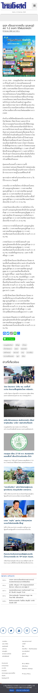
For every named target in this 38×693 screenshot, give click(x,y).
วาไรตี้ (23, 644)
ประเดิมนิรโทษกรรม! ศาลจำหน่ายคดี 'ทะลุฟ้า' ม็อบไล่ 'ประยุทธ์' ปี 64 (21, 591)
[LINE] (35, 630)
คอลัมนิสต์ (5, 646)
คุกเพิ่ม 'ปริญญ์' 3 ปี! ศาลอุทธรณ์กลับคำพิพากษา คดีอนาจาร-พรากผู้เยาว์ (21, 586)
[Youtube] (19, 630)
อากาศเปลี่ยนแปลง (9, 356)
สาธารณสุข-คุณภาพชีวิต (8, 673)
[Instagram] (27, 630)
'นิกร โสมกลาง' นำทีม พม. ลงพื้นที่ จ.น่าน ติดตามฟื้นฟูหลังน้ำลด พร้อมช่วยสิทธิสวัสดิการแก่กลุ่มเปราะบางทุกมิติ (19, 389)
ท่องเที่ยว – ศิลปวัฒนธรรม (29, 649)
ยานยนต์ (4, 671)
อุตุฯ (18, 356)
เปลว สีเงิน (5, 644)
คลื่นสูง (17, 345)
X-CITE (4, 668)
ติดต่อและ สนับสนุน (27, 669)
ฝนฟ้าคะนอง (7, 352)
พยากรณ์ (16, 352)
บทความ (4, 649)
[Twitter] (11, 630)
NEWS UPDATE (8, 576)
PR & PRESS (25, 664)
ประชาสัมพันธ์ (25, 651)
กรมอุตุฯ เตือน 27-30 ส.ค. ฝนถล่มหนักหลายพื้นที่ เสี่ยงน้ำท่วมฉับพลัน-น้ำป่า (19, 455)
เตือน (23, 356)
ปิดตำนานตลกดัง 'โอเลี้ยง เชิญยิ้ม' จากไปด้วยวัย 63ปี (22, 602)
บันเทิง (3, 676)
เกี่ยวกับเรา (25, 666)
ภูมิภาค (24, 654)
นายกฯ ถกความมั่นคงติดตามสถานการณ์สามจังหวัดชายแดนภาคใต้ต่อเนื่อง (21, 581)
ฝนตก (16, 349)
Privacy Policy (26, 674)
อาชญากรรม (5, 666)
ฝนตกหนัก (24, 349)
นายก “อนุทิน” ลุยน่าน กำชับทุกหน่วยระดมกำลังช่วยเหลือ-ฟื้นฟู (18, 522)
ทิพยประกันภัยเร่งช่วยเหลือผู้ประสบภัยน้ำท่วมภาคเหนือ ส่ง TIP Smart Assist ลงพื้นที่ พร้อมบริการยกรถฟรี (18, 557)
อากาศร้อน (29, 352)
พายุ (22, 352)
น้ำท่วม (24, 345)
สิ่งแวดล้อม (25, 656)
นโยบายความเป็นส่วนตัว (22, 690)
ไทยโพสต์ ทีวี (5, 678)
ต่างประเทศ (5, 663)
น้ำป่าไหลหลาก (8, 349)
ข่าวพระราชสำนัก (6, 654)
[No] (36, 688)
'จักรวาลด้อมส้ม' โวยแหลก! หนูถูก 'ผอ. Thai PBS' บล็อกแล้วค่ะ (21, 596)
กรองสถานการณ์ (26, 641)
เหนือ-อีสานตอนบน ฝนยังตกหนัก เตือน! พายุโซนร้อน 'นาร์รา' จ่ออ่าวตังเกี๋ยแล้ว (19, 421)
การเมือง (4, 641)
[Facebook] (3, 630)
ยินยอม (12, 690)
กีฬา (23, 646)
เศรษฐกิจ (4, 651)
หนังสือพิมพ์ (5, 656)
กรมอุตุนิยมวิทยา (8, 345)
